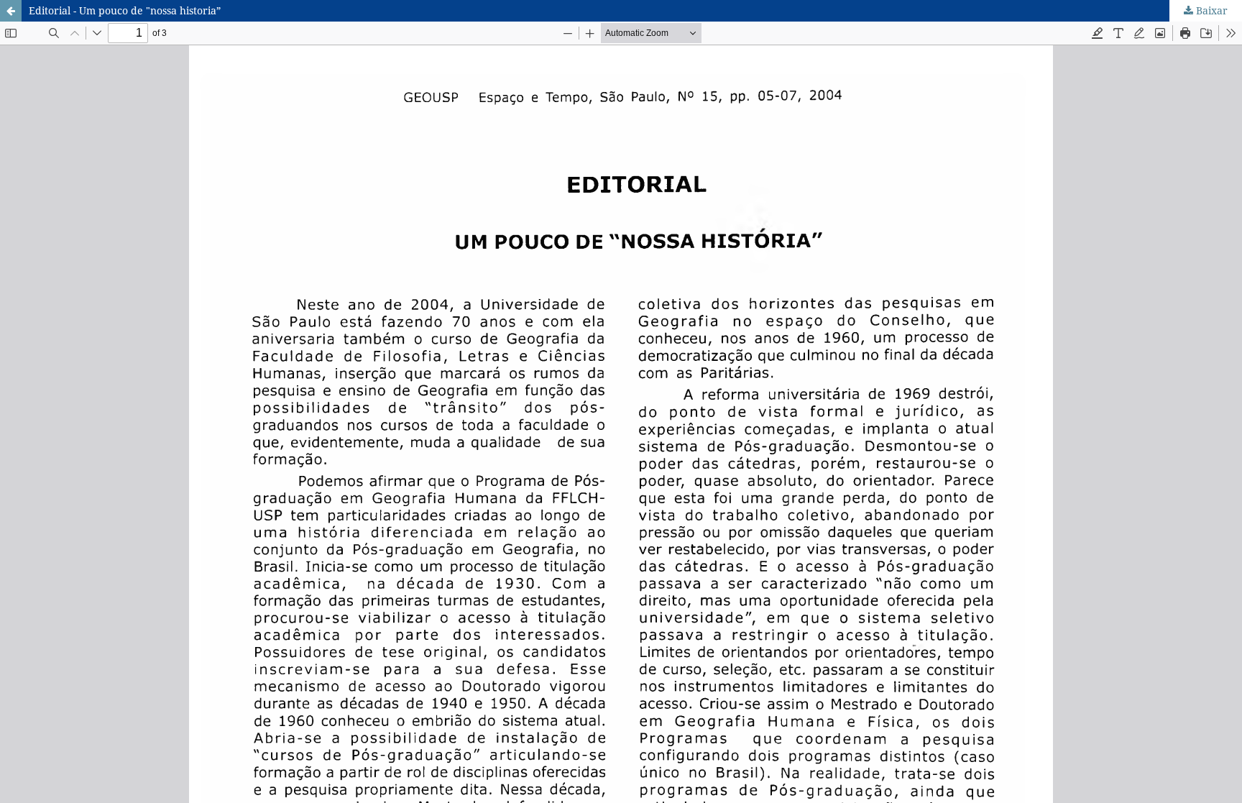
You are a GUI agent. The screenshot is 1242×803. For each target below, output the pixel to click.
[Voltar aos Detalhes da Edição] (11, 11)
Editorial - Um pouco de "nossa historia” (125, 10)
